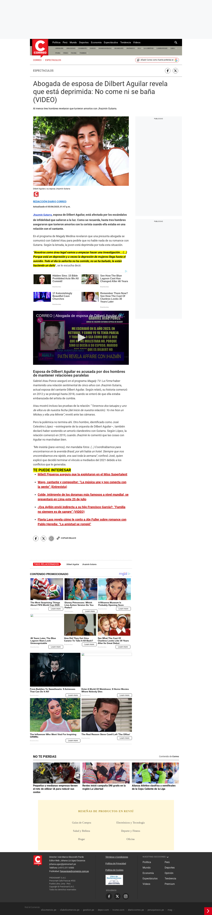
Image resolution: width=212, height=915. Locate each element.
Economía (96, 42)
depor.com (103, 909)
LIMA (173, 48)
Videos (136, 42)
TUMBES (83, 53)
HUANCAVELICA (105, 48)
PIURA (57, 53)
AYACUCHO (71, 48)
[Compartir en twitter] (175, 70)
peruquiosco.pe (156, 909)
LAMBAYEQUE (162, 48)
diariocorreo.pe (136, 909)
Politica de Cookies (114, 870)
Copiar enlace (68, 538)
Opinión (169, 873)
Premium (170, 883)
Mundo (73, 42)
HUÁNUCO (131, 48)
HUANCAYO (119, 48)
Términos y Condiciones (116, 857)
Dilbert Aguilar (73, 564)
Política (56, 42)
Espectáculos (111, 42)
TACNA (74, 53)
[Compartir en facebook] (167, 70)
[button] (81, 338)
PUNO (65, 53)
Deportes (84, 42)
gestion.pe (88, 909)
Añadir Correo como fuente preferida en (157, 60)
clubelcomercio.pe (70, 909)
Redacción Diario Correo (49, 201)
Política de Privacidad (115, 863)
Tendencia (125, 42)
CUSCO (93, 48)
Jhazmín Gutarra (89, 564)
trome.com (118, 909)
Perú (65, 42)
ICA (139, 48)
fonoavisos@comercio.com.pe (74, 871)
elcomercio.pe (48, 909)
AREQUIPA (59, 48)
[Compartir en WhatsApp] (51, 538)
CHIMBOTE (82, 48)
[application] (81, 338)
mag (170, 909)
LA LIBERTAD (149, 48)
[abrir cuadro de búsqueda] (176, 42)
